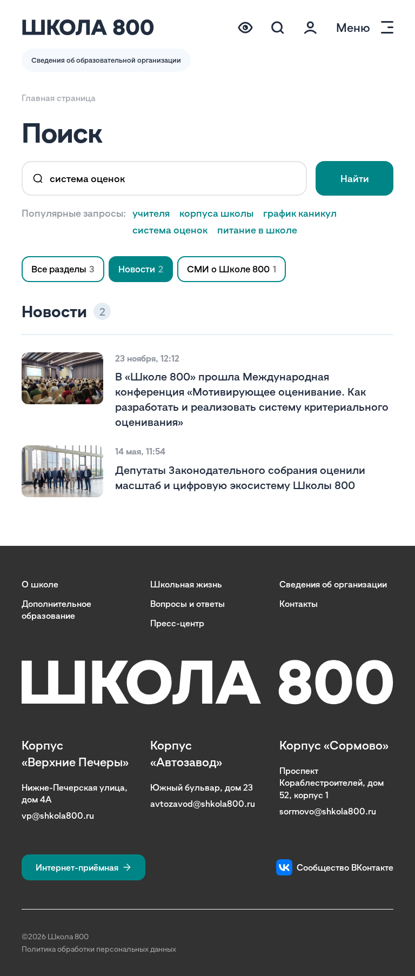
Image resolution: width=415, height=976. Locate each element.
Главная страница (59, 97)
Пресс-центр (177, 623)
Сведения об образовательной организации (106, 60)
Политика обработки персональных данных (99, 948)
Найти (354, 178)
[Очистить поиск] (290, 178)
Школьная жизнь (186, 584)
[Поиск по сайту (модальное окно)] (278, 27)
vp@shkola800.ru (58, 815)
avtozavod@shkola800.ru (202, 803)
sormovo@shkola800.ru (327, 811)
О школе (40, 584)
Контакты (298, 603)
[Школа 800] (88, 27)
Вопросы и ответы (187, 603)
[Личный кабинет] (310, 27)
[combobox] (164, 178)
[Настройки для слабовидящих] (245, 27)
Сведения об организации (333, 584)
